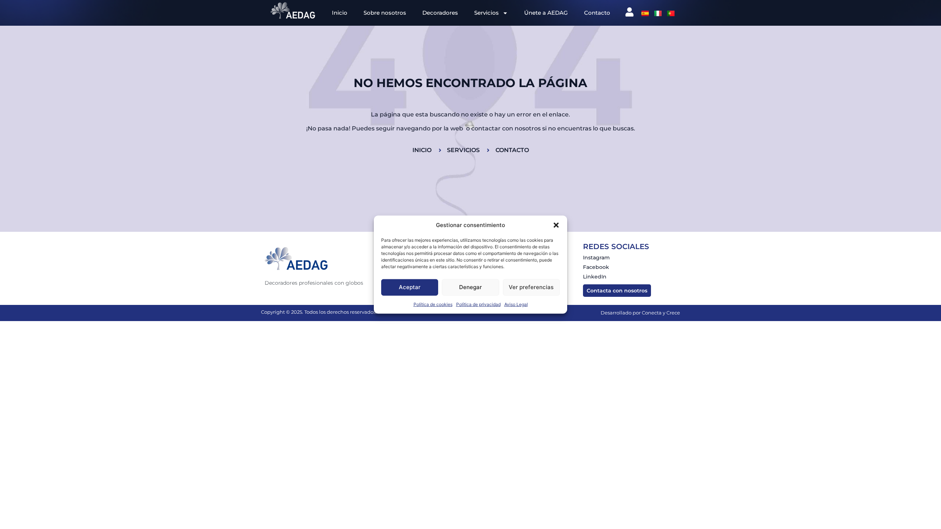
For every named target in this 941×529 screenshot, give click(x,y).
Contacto (597, 12)
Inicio (339, 12)
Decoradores (440, 12)
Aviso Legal (516, 304)
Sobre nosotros (385, 12)
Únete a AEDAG (546, 12)
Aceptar (410, 287)
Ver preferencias (531, 287)
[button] (556, 225)
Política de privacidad (478, 304)
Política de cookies (433, 304)
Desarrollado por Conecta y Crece (640, 313)
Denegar (470, 287)
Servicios (486, 12)
